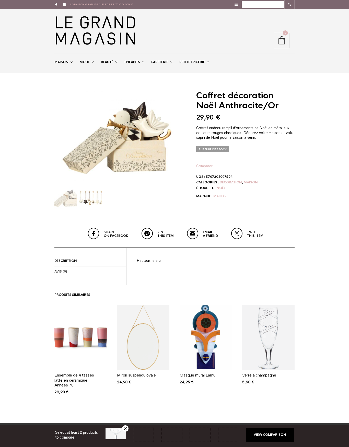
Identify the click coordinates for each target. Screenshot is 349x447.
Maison (61, 62)
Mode (85, 62)
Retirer (125, 428)
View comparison (270, 435)
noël (220, 188)
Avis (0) (60, 271)
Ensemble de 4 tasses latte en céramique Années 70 (74, 380)
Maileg (219, 196)
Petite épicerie (192, 62)
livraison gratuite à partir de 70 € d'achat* (102, 4)
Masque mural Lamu (197, 375)
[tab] (90, 261)
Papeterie (159, 62)
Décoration (231, 182)
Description (65, 261)
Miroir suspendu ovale (136, 375)
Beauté (107, 62)
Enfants (132, 62)
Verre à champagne (259, 375)
